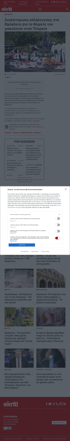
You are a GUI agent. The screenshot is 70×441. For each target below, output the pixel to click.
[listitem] (35, 214)
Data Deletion (25, 251)
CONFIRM (22, 245)
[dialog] (35, 220)
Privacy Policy (45, 251)
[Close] (66, 189)
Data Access (35, 251)
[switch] (57, 218)
